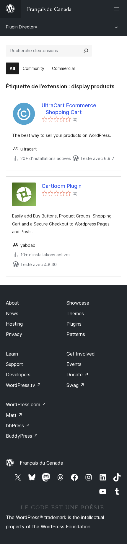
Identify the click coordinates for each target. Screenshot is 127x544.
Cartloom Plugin (62, 186)
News (12, 313)
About (12, 303)
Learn (12, 354)
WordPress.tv (23, 385)
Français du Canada (41, 463)
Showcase (77, 303)
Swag (75, 385)
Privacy (14, 334)
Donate (77, 374)
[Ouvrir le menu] (117, 9)
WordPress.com (26, 404)
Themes (75, 313)
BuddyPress (22, 436)
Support (14, 364)
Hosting (14, 324)
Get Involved (80, 354)
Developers (18, 374)
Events (74, 364)
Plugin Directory (21, 26)
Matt (14, 415)
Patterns (75, 334)
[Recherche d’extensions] (86, 51)
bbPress (18, 425)
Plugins (74, 324)
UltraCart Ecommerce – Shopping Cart (69, 108)
